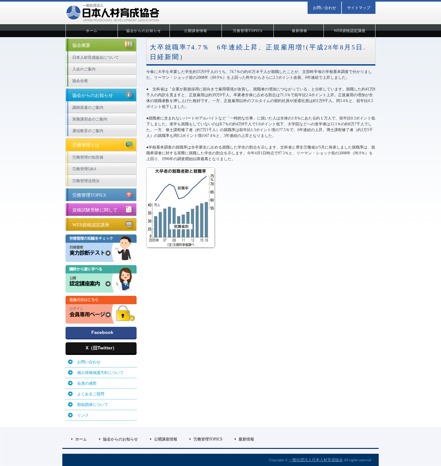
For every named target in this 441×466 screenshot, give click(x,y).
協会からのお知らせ (143, 31)
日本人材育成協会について (95, 57)
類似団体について (92, 404)
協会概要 (81, 45)
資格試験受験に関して (95, 210)
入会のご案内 (84, 69)
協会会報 (80, 80)
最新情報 (299, 31)
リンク (83, 415)
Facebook (102, 332)
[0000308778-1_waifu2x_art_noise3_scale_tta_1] (101, 289)
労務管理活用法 (85, 181)
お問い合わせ (324, 7)
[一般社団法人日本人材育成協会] (112, 12)
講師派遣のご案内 (87, 107)
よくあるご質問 (90, 394)
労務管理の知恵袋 (87, 157)
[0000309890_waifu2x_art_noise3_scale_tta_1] (101, 320)
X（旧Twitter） (101, 347)
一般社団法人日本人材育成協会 (316, 460)
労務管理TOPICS (248, 31)
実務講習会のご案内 (89, 119)
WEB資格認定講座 (349, 30)
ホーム (91, 31)
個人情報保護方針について (100, 372)
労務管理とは (85, 145)
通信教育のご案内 (87, 131)
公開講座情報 (196, 31)
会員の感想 (87, 383)
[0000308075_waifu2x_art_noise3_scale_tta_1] (101, 259)
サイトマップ (358, 7)
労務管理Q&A (84, 169)
